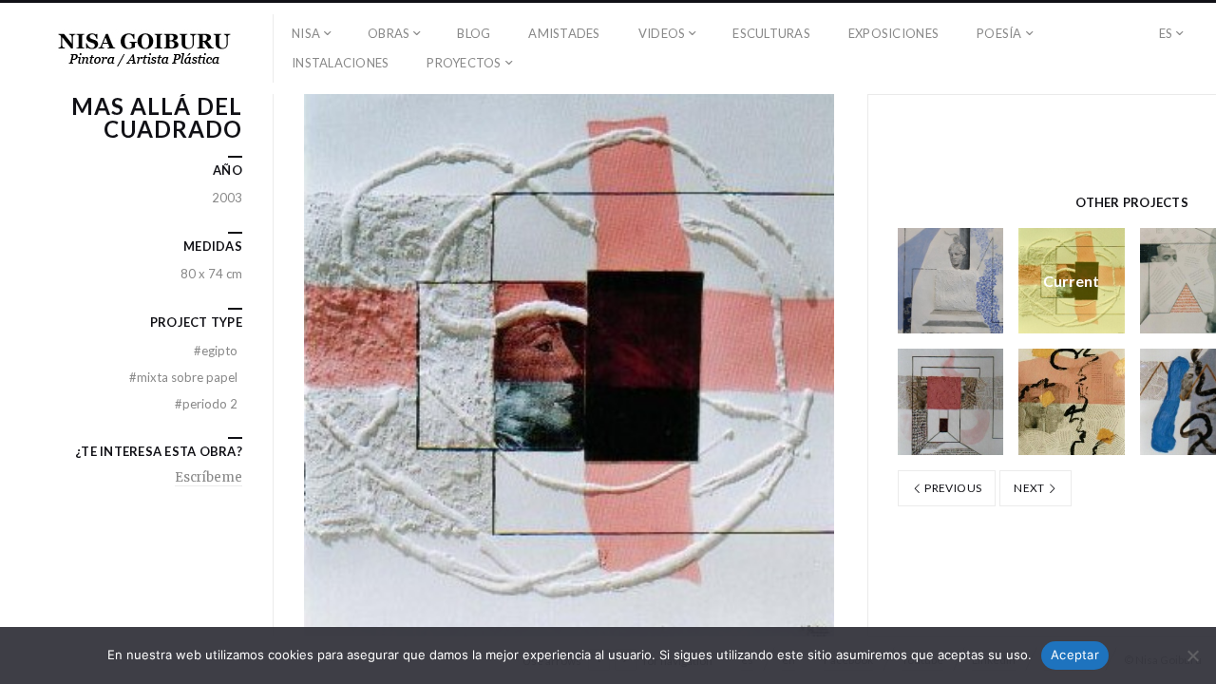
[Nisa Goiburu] (144, 48)
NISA (306, 33)
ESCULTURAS (771, 33)
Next (1030, 488)
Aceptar (1075, 654)
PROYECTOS (464, 62)
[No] (1192, 655)
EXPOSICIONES (893, 33)
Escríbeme (208, 477)
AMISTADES (563, 33)
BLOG (473, 33)
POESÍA (999, 33)
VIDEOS (662, 33)
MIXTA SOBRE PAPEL (183, 377)
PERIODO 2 (206, 403)
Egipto (216, 350)
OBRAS (388, 33)
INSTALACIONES (340, 62)
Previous (951, 488)
